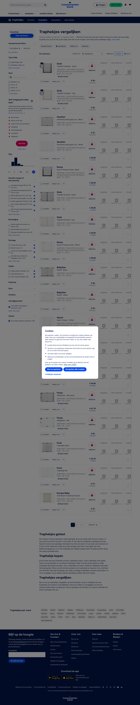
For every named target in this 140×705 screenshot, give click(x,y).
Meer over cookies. (70, 365)
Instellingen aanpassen (53, 374)
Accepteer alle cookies (74, 369)
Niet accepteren (54, 369)
